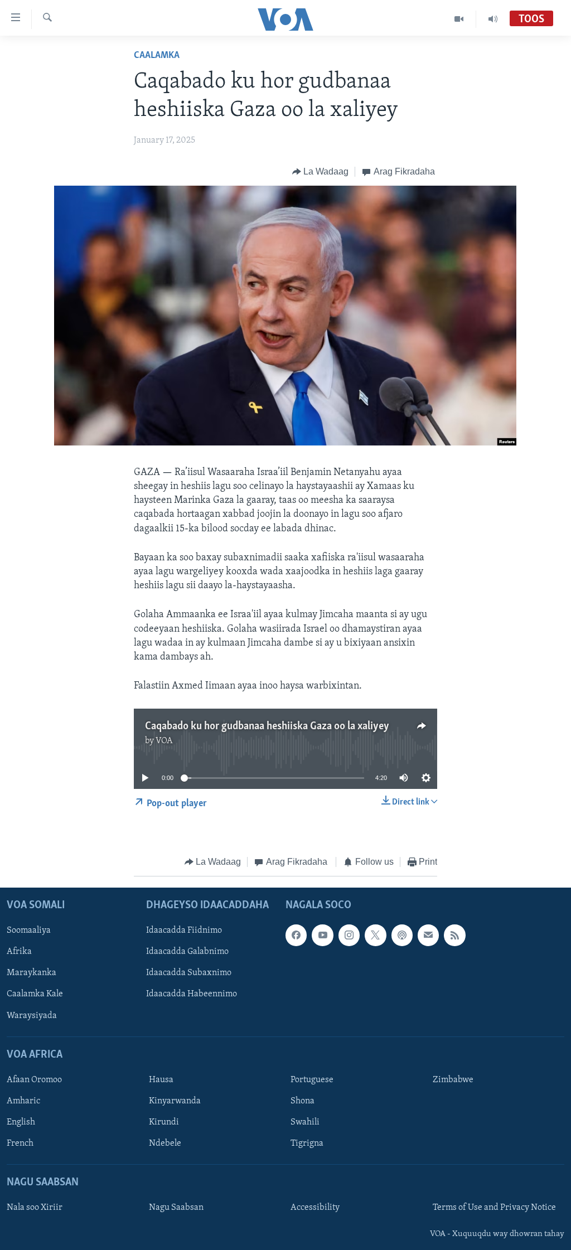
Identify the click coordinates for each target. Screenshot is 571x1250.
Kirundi (164, 1122)
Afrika (19, 951)
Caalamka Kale (35, 994)
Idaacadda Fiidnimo (184, 930)
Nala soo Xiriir (34, 1207)
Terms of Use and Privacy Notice (494, 1207)
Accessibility (315, 1207)
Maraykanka (31, 972)
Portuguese (312, 1079)
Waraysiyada (32, 1015)
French (20, 1143)
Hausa (161, 1079)
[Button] (320, 171)
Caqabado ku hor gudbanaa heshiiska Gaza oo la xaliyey (267, 726)
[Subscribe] (428, 935)
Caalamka (157, 56)
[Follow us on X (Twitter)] (375, 935)
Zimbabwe (453, 1079)
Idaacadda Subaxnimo (188, 972)
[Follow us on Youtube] (322, 935)
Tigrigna (307, 1143)
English (21, 1122)
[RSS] (454, 935)
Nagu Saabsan (176, 1207)
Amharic (23, 1101)
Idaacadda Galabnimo (187, 951)
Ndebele (165, 1143)
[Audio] (493, 19)
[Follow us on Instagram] (349, 935)
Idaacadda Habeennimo (191, 994)
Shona (302, 1101)
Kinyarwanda (175, 1101)
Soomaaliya (29, 930)
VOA (164, 741)
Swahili (305, 1122)
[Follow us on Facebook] (296, 935)
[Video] (459, 19)
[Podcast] (402, 935)
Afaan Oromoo (34, 1079)
